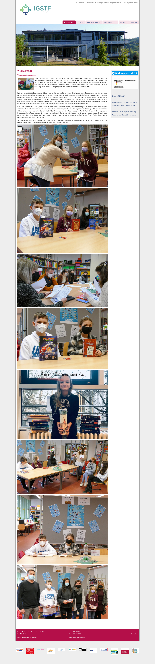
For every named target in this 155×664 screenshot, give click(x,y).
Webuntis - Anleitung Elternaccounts (124, 115)
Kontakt (134, 22)
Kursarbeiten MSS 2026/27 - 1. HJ (123, 105)
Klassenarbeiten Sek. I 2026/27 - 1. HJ (124, 102)
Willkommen (69, 22)
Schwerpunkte (93, 22)
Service (123, 22)
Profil (80, 22)
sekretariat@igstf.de (79, 637)
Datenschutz (134, 634)
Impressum (135, 632)
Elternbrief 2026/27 (118, 96)
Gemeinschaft (110, 22)
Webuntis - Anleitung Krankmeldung (124, 112)
